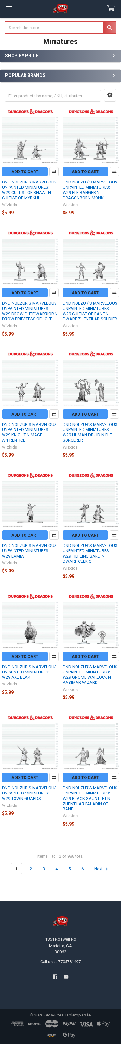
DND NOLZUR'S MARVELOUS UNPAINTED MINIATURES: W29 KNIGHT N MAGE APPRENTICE (29, 432)
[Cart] (112, 8)
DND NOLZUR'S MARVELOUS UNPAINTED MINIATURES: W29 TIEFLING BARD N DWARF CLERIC (90, 553)
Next (99, 868)
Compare (54, 171)
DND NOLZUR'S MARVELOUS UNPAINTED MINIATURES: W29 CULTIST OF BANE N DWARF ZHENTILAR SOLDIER (90, 311)
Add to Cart (24, 171)
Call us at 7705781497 (60, 961)
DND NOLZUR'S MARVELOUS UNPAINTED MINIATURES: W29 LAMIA (29, 551)
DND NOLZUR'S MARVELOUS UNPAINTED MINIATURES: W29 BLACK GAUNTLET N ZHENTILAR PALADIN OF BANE (90, 798)
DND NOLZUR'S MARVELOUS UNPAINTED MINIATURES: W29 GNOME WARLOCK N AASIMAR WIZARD (90, 674)
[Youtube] (66, 977)
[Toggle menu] (9, 9)
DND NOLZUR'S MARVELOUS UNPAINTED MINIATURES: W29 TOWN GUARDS (29, 793)
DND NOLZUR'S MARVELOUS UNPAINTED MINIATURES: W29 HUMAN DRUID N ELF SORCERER (90, 432)
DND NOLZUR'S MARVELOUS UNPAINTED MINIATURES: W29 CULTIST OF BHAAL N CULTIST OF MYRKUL (29, 190)
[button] (110, 95)
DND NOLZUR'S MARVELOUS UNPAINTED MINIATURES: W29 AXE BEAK (29, 672)
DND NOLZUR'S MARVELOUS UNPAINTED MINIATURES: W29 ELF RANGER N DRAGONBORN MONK (90, 190)
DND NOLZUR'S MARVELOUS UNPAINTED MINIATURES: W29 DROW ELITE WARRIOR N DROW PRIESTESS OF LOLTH (30, 311)
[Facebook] (55, 977)
